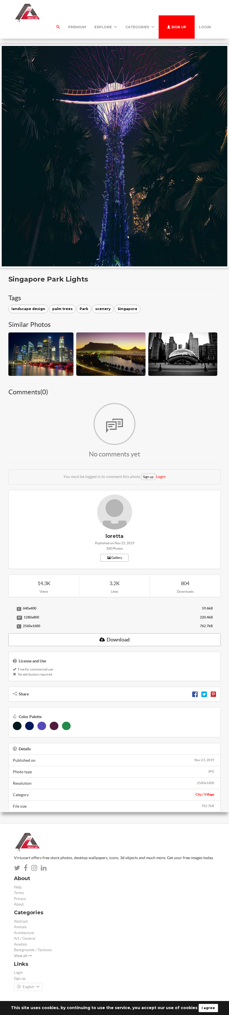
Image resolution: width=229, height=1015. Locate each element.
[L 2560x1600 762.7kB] (11, 626)
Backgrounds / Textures (33, 950)
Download (118, 640)
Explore (103, 27)
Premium (77, 27)
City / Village (204, 794)
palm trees (62, 309)
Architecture (24, 933)
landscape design (28, 309)
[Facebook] (195, 694)
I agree (208, 1008)
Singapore (127, 309)
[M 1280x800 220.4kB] (11, 617)
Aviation (20, 944)
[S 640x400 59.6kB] (11, 608)
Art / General (24, 938)
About (19, 904)
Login (205, 27)
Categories (137, 27)
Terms (19, 893)
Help (18, 887)
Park (84, 309)
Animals (20, 927)
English (28, 987)
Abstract (21, 921)
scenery (103, 309)
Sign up (178, 27)
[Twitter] (204, 694)
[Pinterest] (213, 694)
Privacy (20, 899)
